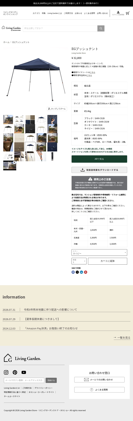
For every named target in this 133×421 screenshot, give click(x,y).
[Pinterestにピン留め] (85, 272)
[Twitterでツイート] (77, 272)
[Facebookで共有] (73, 272)
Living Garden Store (79, 53)
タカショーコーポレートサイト (41, 392)
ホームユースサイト (12, 396)
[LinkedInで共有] (81, 272)
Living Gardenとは (55, 13)
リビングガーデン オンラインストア (10, 13)
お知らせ (78, 13)
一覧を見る (123, 337)
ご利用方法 (68, 13)
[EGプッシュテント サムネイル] (8, 119)
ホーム (6, 42)
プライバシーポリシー (43, 388)
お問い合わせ (102, 13)
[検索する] (100, 28)
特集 (44, 13)
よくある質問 (89, 13)
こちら (92, 72)
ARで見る (99, 159)
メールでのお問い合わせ (101, 379)
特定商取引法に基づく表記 (15, 392)
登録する (51, 380)
